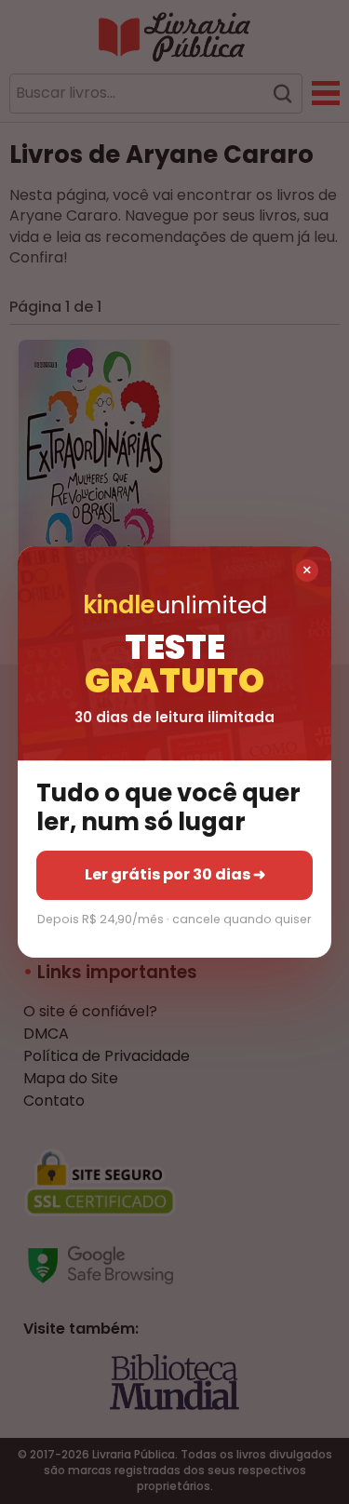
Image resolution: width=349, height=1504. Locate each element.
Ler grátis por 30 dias (175, 875)
